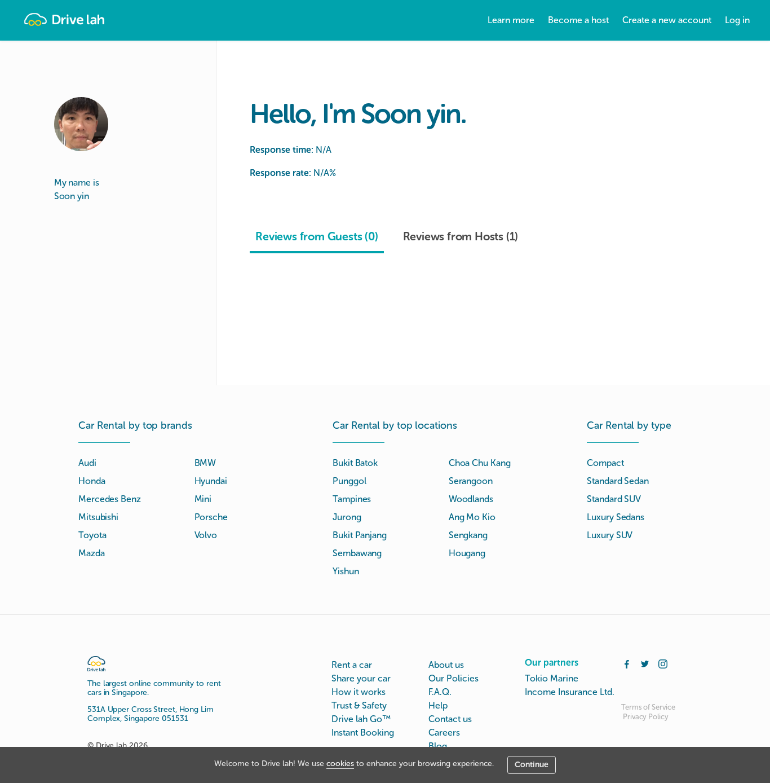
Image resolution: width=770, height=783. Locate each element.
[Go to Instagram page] (663, 663)
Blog (437, 746)
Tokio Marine (551, 678)
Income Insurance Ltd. (569, 692)
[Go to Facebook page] (626, 663)
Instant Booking (362, 732)
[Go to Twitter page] (644, 663)
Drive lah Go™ (361, 719)
